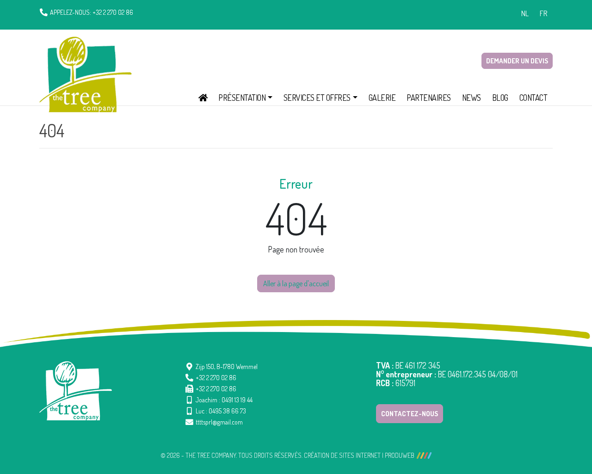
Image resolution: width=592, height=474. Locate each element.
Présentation (241, 97)
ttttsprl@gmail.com (219, 422)
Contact (533, 97)
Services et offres (317, 97)
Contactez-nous (409, 413)
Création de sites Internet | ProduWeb (359, 455)
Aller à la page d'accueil (296, 283)
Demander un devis (517, 60)
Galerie (382, 97)
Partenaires (429, 97)
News (471, 97)
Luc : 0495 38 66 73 (221, 411)
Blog (500, 97)
